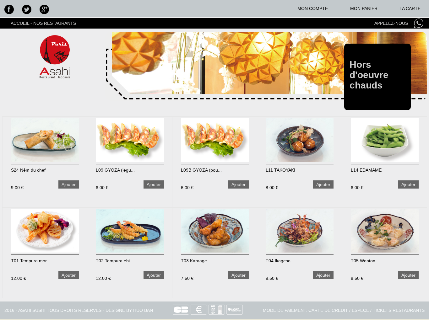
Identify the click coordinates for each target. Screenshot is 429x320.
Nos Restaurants (54, 23)
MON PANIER (363, 8)
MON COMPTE (312, 8)
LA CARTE (410, 8)
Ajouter (69, 184)
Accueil (20, 23)
